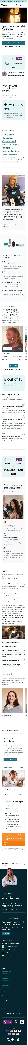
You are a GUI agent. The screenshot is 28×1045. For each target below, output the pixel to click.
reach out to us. (14, 578)
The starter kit (5, 973)
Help (3, 983)
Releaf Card (5, 978)
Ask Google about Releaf (11, 953)
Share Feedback (6, 985)
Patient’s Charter (6, 980)
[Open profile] (20, 5)
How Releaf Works (6, 971)
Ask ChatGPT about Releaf (12, 943)
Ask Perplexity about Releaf (12, 949)
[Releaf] (4, 5)
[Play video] (13, 632)
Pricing (3, 976)
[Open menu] (24, 5)
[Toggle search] (16, 5)
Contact (4, 988)
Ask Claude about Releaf (11, 946)
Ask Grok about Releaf (11, 956)
